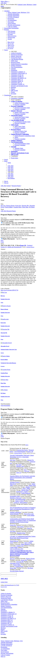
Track (2, 209)
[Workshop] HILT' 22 (17, 79)
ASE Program (11, 31)
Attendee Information (13, 14)
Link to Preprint (5, 288)
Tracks (6, 50)
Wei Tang (12, 460)
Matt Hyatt (13, 484)
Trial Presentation (5, 404)
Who (2, 204)
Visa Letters (11, 22)
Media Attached (19, 571)
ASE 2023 (10, 170)
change (26, 444)
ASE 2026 (10, 166)
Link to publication (15, 549)
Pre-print (12, 571)
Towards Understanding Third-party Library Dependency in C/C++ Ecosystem (22, 456)
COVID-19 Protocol (13, 17)
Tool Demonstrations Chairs (22, 143)
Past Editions (11, 178)
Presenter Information (13, 15)
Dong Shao (25, 207)
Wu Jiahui (19, 464)
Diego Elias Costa (29, 514)
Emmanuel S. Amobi (22, 491)
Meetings (13, 87)
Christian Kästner (30, 247)
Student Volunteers (16, 65)
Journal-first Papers (16, 57)
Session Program (5, 438)
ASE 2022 (3, 185)
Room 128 (23, 245)
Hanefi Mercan (14, 541)
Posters (13, 92)
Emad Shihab (30, 515)
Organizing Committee (17, 98)
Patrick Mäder (9, 207)
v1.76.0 (16, 585)
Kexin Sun (18, 205)
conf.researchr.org (9, 585)
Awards (10, 39)
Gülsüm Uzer (20, 545)
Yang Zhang (20, 526)
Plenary (13, 89)
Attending (7, 11)
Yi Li (25, 469)
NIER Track (14, 61)
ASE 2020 (10, 175)
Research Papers (15, 62)
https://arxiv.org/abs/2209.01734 (9, 290)
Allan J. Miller (26, 488)
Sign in (6, 181)
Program (6, 29)
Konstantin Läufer (15, 496)
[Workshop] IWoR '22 (17, 81)
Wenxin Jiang (25, 490)
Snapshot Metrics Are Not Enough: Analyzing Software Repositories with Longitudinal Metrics (22, 477)
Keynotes (10, 34)
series (8, 185)
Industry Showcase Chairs (21, 112)
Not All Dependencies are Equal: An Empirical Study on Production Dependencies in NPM (22, 508)
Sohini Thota (32, 485)
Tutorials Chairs (18, 148)
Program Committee (19, 104)
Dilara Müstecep (25, 544)
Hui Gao (3, 205)
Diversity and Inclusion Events (19, 86)
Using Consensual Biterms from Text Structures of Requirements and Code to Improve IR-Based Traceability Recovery (22, 553)
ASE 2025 (10, 167)
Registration (11, 18)
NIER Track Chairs (19, 126)
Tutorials (13, 68)
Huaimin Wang (21, 533)
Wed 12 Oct (11, 45)
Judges (16, 137)
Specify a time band (21, 239)
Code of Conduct (12, 26)
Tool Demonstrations (16, 67)
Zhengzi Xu (30, 460)
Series (9, 162)
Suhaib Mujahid (14, 514)
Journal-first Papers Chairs (21, 117)
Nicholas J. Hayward (15, 498)
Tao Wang (13, 531)
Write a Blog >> (5, 1)
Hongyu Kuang (10, 205)
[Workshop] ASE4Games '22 (19, 73)
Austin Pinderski (25, 493)
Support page (4, 586)
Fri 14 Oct (10, 48)
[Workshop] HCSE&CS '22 (18, 78)
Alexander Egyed (15, 563)
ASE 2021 (10, 173)
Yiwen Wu (13, 525)
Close (2, 242)
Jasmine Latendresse (15, 512)
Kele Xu (29, 528)
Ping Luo (26, 471)
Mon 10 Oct (11, 42)
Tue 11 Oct (11, 43)
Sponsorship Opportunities (11, 28)
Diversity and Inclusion (14, 25)
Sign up (6, 183)
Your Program (11, 32)
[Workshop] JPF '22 (16, 82)
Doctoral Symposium (17, 54)
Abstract (3, 249)
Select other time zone (18, 224)
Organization (7, 95)
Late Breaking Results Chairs (22, 121)
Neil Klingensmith (20, 499)
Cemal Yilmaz (14, 547)
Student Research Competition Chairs (24, 136)
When (2, 244)
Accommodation (12, 20)
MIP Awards (14, 90)
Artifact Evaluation (16, 53)
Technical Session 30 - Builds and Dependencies (16, 246)
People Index (14, 158)
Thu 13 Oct (11, 47)
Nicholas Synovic (15, 482)
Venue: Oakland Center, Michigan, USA (19, 12)
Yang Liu (18, 472)
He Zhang (32, 207)
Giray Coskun (28, 542)
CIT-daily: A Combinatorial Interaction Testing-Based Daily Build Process (23, 537)
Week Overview (12, 36)
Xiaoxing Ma (25, 205)
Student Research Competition (19, 64)
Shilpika (27, 487)
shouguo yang (20, 466)
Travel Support (12, 23)
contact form (4, 582)
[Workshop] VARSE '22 (17, 84)
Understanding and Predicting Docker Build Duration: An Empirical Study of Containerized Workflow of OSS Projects (23, 520)
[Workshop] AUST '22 (17, 75)
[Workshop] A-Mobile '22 (18, 72)
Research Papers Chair (20, 131)
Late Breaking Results (17, 59)
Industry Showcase (16, 56)
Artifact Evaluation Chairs (21, 103)
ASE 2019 (10, 176)
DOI (21, 549)
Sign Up (3, 656)
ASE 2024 (10, 169)
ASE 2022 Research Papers (8, 211)
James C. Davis (19, 501)
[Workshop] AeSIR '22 (17, 76)
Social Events (11, 37)
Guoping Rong (17, 207)
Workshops (14, 70)
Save (2, 240)
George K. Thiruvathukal (20, 502)
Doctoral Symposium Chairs (22, 107)
